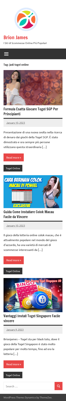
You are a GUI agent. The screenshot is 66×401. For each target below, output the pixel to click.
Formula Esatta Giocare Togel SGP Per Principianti (31, 111)
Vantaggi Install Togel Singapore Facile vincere (32, 318)
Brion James (16, 37)
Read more (12, 157)
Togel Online (13, 168)
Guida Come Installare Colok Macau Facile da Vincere (29, 214)
